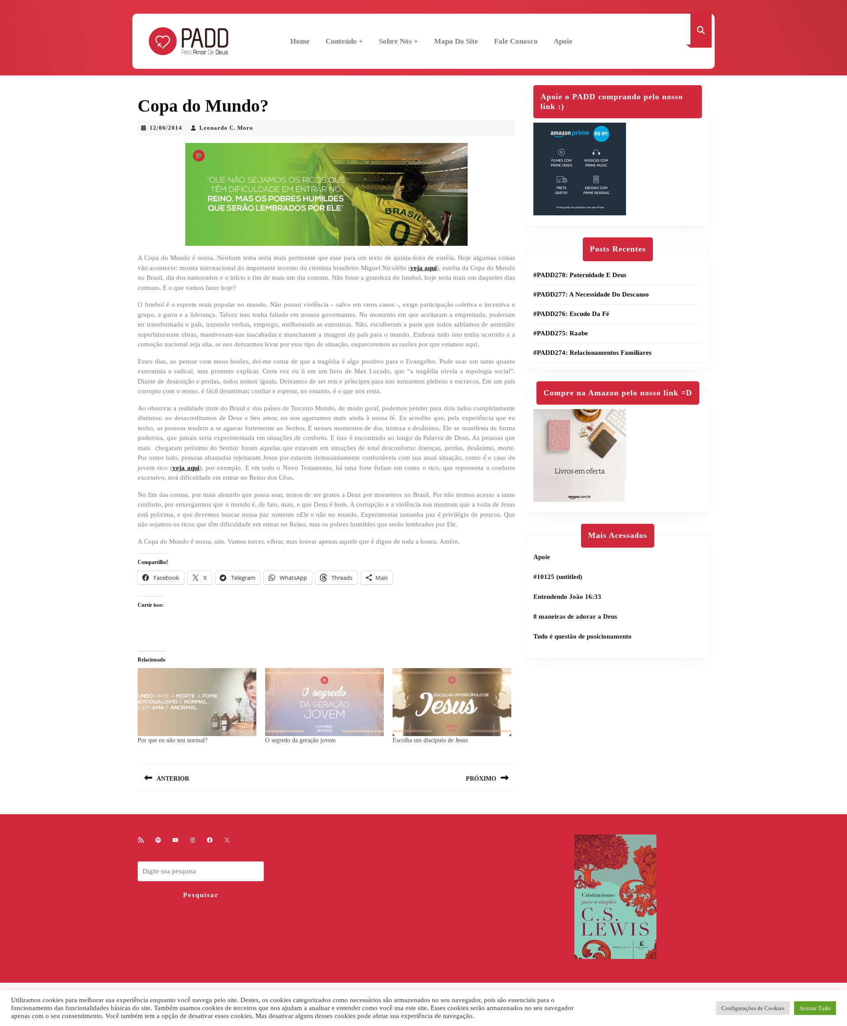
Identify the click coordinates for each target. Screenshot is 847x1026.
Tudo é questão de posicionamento (582, 636)
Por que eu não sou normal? (172, 740)
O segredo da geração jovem (300, 740)
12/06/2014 (166, 127)
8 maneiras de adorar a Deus (575, 616)
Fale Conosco (516, 41)
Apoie (563, 41)
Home (300, 41)
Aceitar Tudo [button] (815, 1008)
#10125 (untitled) (557, 576)
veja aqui (423, 267)
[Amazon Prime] (579, 168)
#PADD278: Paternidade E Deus (579, 274)
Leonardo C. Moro (226, 127)
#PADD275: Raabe (560, 333)
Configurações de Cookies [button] (752, 1008)
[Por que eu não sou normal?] (197, 702)
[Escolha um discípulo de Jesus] (452, 702)
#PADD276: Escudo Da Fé (571, 313)
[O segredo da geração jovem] (324, 702)
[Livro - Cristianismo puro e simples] (615, 896)
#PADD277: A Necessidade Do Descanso (591, 294)
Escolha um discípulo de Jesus (430, 740)
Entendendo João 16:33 (567, 596)
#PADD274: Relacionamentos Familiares (592, 352)
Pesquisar (201, 894)
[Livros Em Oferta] (579, 455)
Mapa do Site (456, 41)
